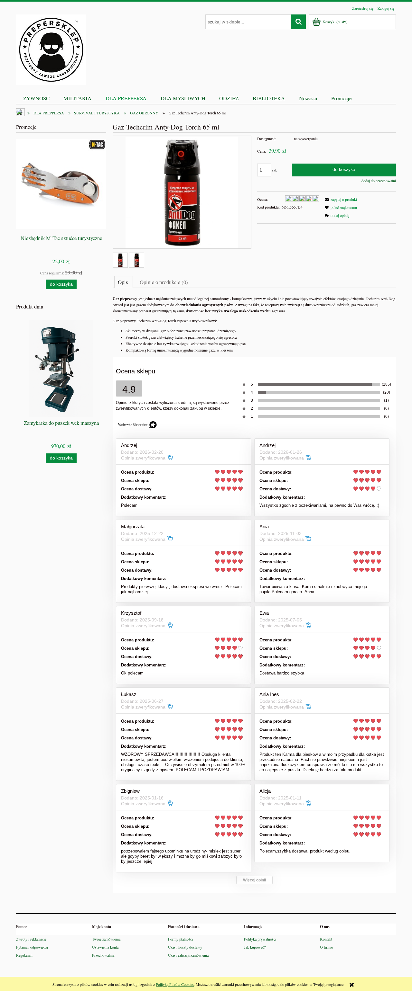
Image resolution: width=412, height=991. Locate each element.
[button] (340, 199)
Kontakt (326, 939)
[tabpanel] (254, 324)
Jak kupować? (255, 947)
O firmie (326, 947)
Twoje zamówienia (106, 939)
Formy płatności (180, 939)
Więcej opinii (254, 880)
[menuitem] (36, 98)
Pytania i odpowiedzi (32, 947)
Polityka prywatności (260, 939)
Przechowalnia (103, 955)
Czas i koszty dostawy (185, 947)
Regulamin (24, 955)
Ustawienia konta (105, 947)
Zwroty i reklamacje (31, 939)
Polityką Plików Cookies (175, 984)
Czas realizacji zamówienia (188, 955)
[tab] (124, 282)
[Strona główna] (51, 48)
